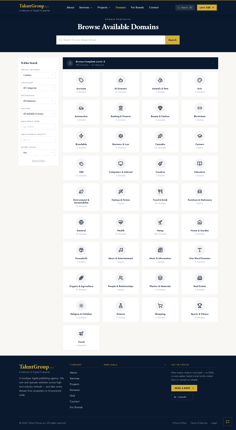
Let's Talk (205, 7)
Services (84, 7)
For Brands (137, 7)
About (70, 7)
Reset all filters (38, 160)
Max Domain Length (33, 134)
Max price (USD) (30, 121)
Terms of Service (198, 423)
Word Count (29, 147)
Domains (121, 7)
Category (27, 82)
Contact (154, 7)
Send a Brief (182, 388)
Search (172, 40)
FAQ (72, 396)
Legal (214, 423)
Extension (27, 95)
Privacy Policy (180, 423)
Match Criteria (30, 69)
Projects (102, 7)
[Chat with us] (227, 421)
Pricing (26, 108)
